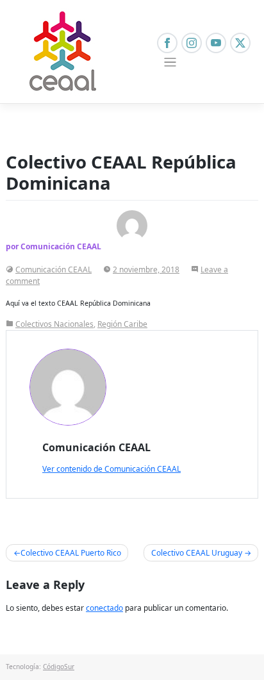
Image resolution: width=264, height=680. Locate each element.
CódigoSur (58, 666)
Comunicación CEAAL (53, 269)
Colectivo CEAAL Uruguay (196, 552)
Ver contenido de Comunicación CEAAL (111, 468)
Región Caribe (122, 324)
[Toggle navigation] (170, 62)
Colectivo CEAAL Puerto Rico (71, 552)
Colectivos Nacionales (54, 324)
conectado (104, 607)
